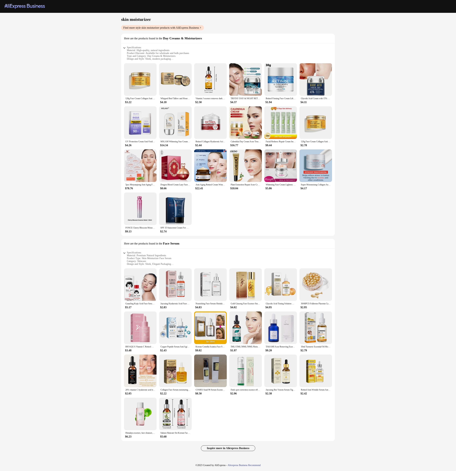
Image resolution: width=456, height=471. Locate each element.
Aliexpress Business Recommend (244, 465)
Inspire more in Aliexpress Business (228, 448)
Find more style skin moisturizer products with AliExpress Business (161, 27)
